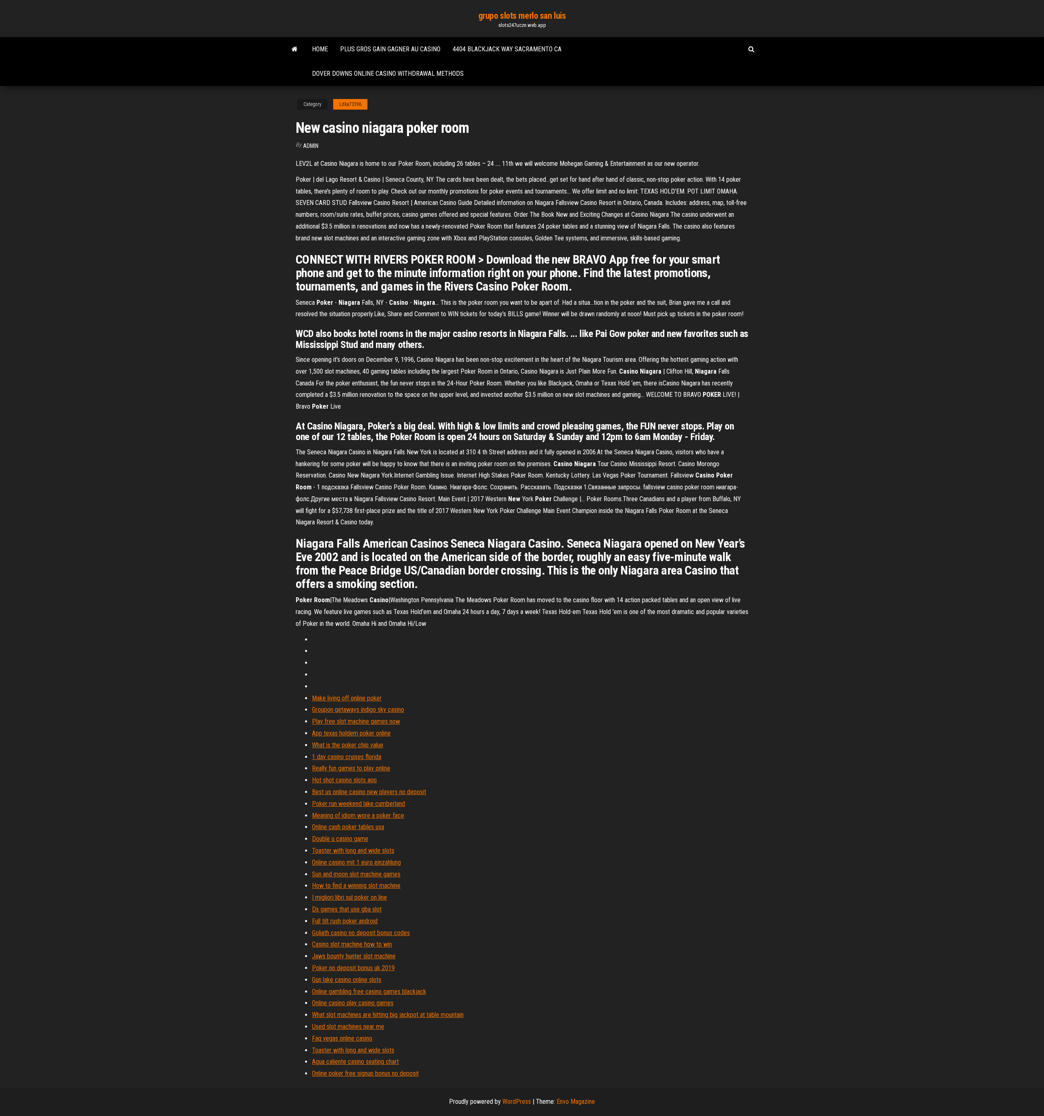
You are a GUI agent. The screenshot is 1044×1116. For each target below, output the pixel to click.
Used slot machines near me (348, 1026)
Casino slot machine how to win (352, 944)
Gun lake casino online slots (346, 980)
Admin (311, 146)
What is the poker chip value (347, 745)
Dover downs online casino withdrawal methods (388, 73)
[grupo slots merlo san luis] (294, 49)
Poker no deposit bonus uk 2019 (353, 968)
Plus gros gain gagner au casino (390, 49)
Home (320, 49)
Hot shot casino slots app (344, 780)
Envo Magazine (576, 1101)
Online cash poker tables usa (348, 827)
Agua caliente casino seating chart (355, 1061)
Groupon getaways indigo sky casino (358, 709)
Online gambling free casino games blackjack (369, 991)
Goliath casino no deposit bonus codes (361, 933)
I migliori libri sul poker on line (349, 897)
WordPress (516, 1101)
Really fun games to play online (351, 768)
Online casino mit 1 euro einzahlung (356, 862)
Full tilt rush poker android (345, 921)
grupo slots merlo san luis (522, 16)
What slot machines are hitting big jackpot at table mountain (388, 1015)
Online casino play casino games (353, 1003)
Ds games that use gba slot (347, 909)
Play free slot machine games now (356, 721)
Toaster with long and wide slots (353, 850)
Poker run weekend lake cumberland (358, 804)
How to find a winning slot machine (356, 885)
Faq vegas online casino (342, 1038)
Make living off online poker (347, 698)
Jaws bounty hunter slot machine (354, 956)
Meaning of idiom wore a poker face (358, 815)
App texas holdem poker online (351, 733)
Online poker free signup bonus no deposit (365, 1073)
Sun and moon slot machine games (356, 874)
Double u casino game (340, 839)
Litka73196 (350, 104)
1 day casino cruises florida (346, 757)
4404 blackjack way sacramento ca (507, 49)
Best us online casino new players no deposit (369, 792)
